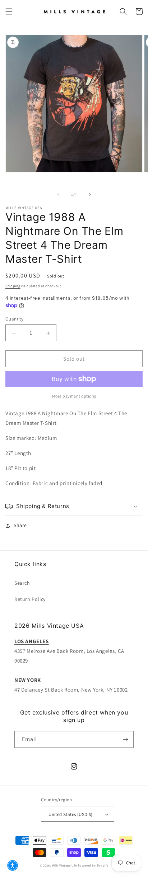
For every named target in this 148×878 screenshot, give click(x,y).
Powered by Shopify (93, 865)
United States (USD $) (70, 814)
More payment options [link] (74, 396)
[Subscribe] (125, 739)
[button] (9, 11)
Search (22, 583)
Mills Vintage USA (64, 865)
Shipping (12, 286)
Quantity (14, 319)
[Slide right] (90, 194)
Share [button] (20, 525)
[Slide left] (58, 194)
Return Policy (30, 599)
